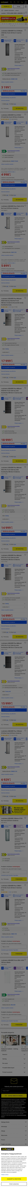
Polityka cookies (4, 1174)
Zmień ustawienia (14, 1184)
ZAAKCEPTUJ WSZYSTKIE (14, 1179)
